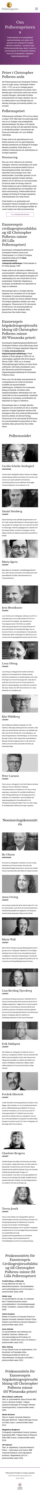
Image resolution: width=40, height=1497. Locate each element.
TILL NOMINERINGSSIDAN (20, 214)
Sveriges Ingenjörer (29, 1473)
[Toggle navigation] (37, 10)
